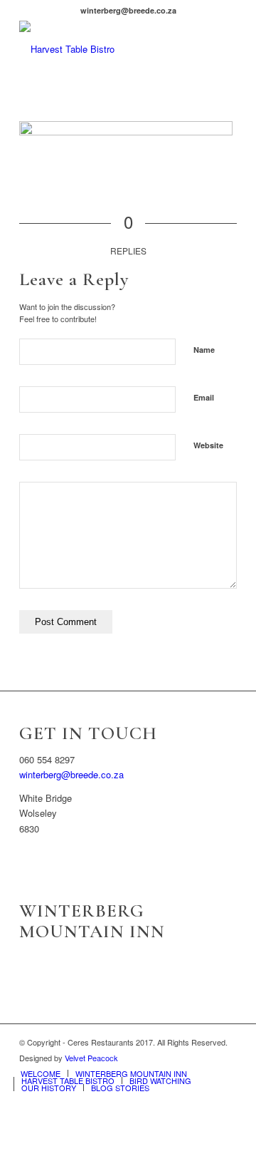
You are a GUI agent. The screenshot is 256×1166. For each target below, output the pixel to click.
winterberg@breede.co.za (71, 774)
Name (204, 349)
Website (208, 445)
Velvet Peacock (91, 1057)
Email (203, 397)
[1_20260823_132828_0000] (106, 49)
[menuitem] (41, 1073)
